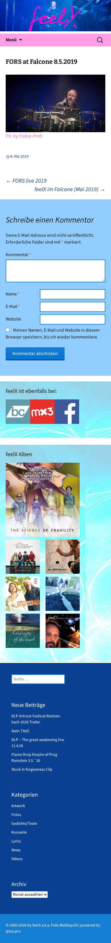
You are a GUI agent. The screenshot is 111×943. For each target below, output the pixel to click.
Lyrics (16, 841)
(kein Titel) (20, 731)
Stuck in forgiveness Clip (31, 769)
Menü (11, 40)
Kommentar (18, 255)
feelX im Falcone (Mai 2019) (69, 189)
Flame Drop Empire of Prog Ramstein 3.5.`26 (34, 758)
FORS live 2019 (26, 181)
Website (13, 319)
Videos (16, 859)
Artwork (18, 806)
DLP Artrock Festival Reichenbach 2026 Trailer (36, 719)
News (15, 850)
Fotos (16, 815)
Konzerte (19, 832)
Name (13, 294)
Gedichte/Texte (24, 823)
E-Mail (13, 306)
